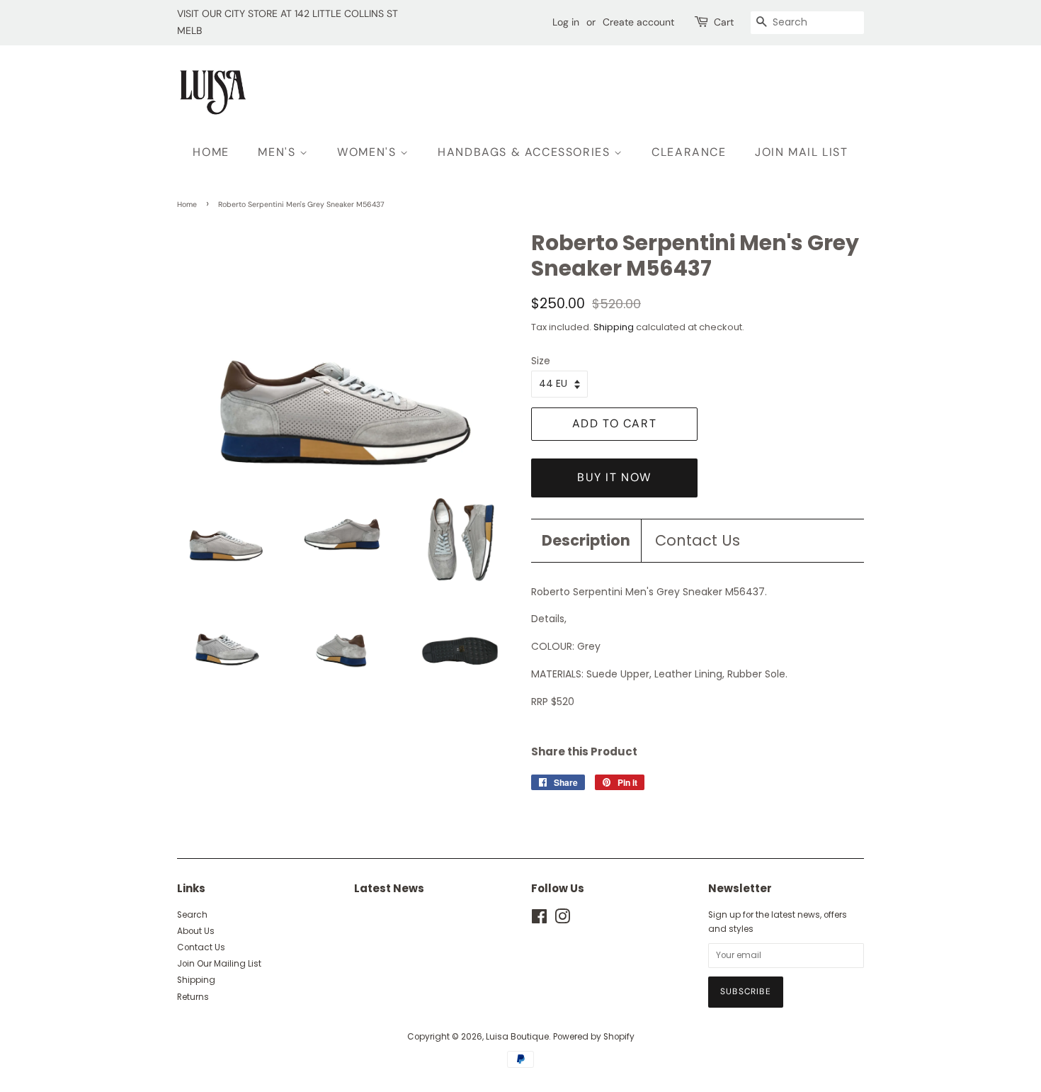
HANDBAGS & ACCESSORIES (526, 152)
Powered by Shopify (594, 1036)
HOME (211, 152)
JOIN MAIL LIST (801, 152)
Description (586, 540)
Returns (193, 997)
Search (192, 915)
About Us (196, 931)
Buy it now (614, 477)
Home (187, 204)
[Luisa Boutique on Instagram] (562, 919)
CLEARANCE (689, 152)
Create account (638, 22)
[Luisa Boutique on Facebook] (539, 919)
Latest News (389, 888)
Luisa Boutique (517, 1036)
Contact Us (697, 540)
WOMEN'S (368, 152)
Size (540, 361)
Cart (724, 22)
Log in (565, 22)
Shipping (613, 327)
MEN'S (279, 152)
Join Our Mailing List (219, 963)
